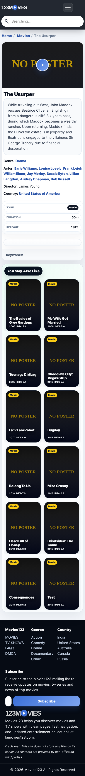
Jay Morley (36, 174)
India (61, 637)
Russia (62, 659)
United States (68, 643)
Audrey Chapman (34, 179)
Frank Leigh (72, 168)
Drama (20, 161)
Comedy (38, 643)
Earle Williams (25, 168)
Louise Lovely (50, 168)
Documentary (42, 653)
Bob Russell (60, 179)
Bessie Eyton (57, 174)
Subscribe (47, 701)
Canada (63, 653)
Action (36, 637)
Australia (64, 648)
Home (7, 35)
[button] (42, 65)
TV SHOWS (14, 643)
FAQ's (9, 648)
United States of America (39, 193)
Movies (23, 35)
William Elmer (14, 174)
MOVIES (11, 637)
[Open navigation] (68, 7)
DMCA (10, 653)
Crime (36, 659)
